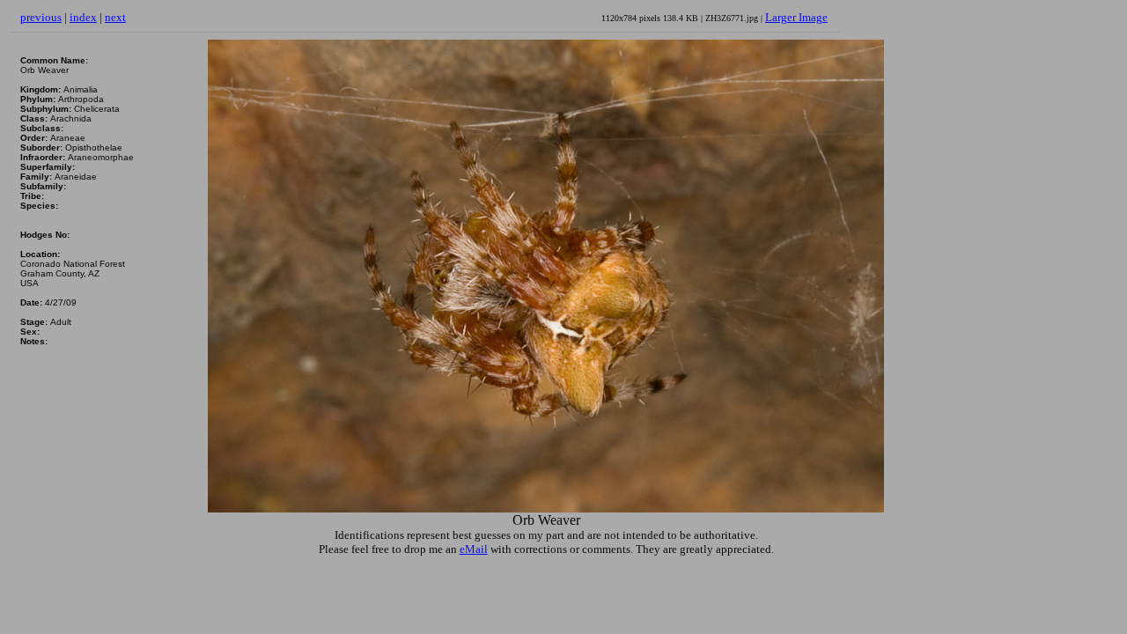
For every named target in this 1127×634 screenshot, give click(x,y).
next (115, 17)
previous (41, 17)
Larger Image (796, 17)
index (83, 17)
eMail (474, 549)
